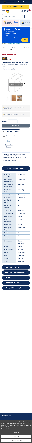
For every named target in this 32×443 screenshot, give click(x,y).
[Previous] (7, 82)
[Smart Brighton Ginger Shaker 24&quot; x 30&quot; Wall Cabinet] (8, 98)
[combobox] (13, 16)
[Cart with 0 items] (28, 11)
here (7, 69)
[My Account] (22, 11)
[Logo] (7, 11)
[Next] (24, 82)
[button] (16, 2)
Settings (16, 432)
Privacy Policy (5, 428)
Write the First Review (15, 44)
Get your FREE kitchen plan (15, 7)
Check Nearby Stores (12, 131)
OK (25, 40)
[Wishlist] (25, 11)
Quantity (4, 121)
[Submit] (22, 16)
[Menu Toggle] (3, 11)
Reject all (16, 436)
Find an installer (11, 136)
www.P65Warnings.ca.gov (9, 160)
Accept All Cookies (16, 440)
